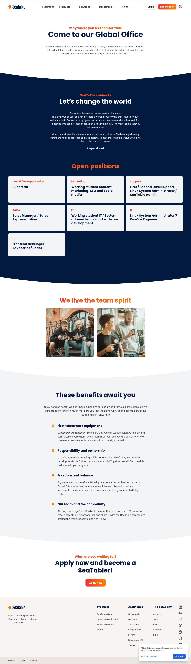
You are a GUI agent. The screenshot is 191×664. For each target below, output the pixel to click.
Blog (155, 634)
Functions (48, 6)
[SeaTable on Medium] (180, 613)
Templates (133, 624)
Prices (124, 6)
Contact (157, 629)
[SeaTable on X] (180, 626)
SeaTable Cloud (105, 614)
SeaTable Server (105, 624)
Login (151, 6)
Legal (22, 660)
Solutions (84, 6)
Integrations (134, 629)
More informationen (149, 656)
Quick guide (134, 614)
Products (64, 6)
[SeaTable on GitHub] (180, 638)
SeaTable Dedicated (107, 619)
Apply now (95, 582)
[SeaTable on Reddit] (180, 632)
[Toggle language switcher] (180, 6)
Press (156, 624)
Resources (105, 6)
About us (157, 614)
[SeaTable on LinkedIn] (180, 607)
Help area (133, 619)
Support (101, 629)
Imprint (11, 660)
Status (131, 645)
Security (33, 660)
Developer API (135, 640)
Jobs (155, 619)
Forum (131, 634)
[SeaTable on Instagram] (180, 619)
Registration (167, 6)
